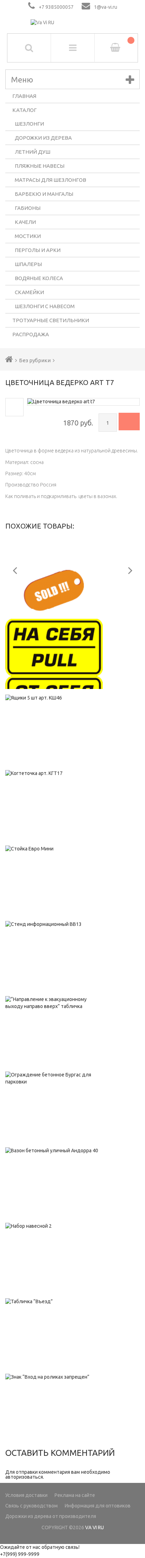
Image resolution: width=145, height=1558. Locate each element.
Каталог (24, 110)
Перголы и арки (38, 250)
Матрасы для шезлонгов (50, 180)
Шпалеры (28, 264)
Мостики (28, 236)
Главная (24, 96)
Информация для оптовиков (98, 1506)
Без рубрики (35, 360)
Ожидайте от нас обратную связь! (40, 1547)
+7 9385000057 (56, 7)
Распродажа (30, 334)
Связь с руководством (31, 1506)
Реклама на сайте (75, 1495)
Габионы (27, 208)
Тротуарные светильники (50, 320)
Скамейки (29, 292)
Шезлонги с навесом (45, 306)
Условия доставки (26, 1495)
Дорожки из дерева (43, 138)
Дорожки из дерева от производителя (50, 1516)
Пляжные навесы (39, 166)
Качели (25, 222)
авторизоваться (24, 1477)
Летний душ (32, 152)
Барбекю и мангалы (44, 194)
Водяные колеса (39, 278)
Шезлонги (29, 124)
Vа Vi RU (94, 1527)
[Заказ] (129, 421)
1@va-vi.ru (105, 7)
